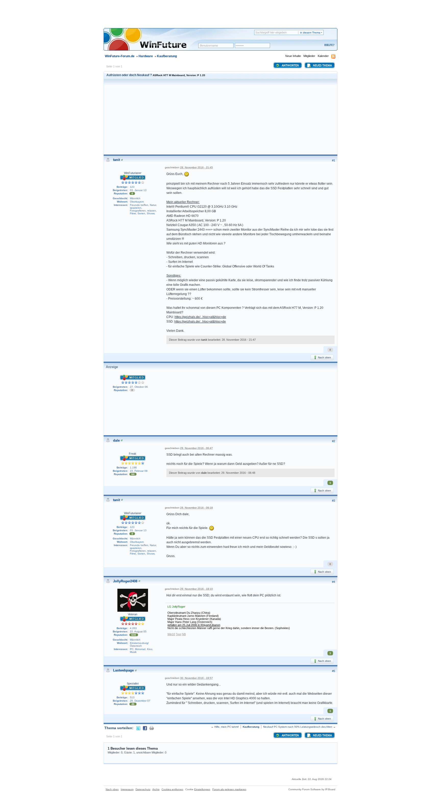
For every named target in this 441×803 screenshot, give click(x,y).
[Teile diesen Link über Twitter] (138, 728)
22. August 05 (138, 631)
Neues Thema (322, 65)
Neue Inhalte (293, 55)
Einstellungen (202, 789)
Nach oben (324, 357)
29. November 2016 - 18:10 (196, 588)
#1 (333, 160)
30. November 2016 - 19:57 (196, 678)
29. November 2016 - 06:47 (196, 448)
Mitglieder (309, 55)
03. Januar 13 (138, 190)
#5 (333, 670)
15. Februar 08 (139, 470)
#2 (333, 441)
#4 (333, 581)
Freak (132, 453)
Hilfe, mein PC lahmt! (226, 726)
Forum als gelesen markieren (229, 789)
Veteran (132, 614)
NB (184, 634)
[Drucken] (152, 728)
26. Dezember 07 (140, 700)
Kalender (323, 55)
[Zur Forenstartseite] (153, 42)
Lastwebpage (123, 670)
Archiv (156, 789)
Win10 (171, 634)
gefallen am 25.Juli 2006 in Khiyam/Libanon (193, 625)
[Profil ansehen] (122, 160)
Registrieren (308, 45)
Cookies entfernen (172, 789)
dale (116, 440)
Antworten (290, 65)
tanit (116, 160)
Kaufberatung (167, 56)
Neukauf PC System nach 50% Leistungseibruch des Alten (297, 726)
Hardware (146, 56)
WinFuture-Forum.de (119, 56)
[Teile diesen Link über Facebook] (145, 728)
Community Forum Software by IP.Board (311, 789)
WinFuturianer (132, 172)
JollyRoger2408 (125, 581)
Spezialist (133, 683)
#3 (333, 500)
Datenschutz (143, 789)
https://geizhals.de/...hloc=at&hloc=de (200, 317)
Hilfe (328, 44)
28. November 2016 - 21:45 (196, 167)
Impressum (127, 789)
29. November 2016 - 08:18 (196, 507)
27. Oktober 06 (139, 386)
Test (178, 634)
